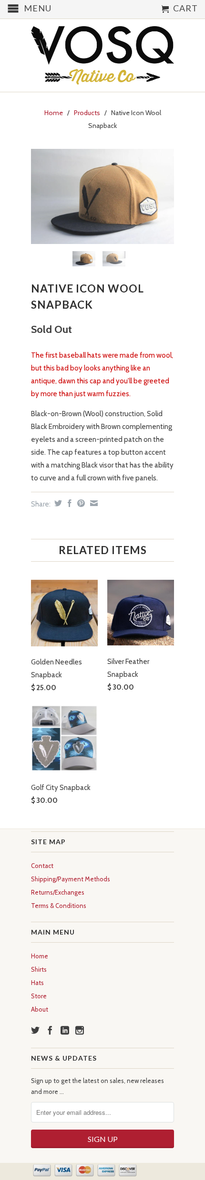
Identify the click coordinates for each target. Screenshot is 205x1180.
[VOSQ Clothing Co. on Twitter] (35, 1030)
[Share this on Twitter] (57, 503)
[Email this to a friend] (93, 503)
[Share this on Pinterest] (80, 503)
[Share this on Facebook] (68, 503)
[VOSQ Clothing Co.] (102, 55)
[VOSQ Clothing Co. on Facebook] (50, 1030)
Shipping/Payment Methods (70, 879)
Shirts (39, 969)
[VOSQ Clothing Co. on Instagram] (79, 1030)
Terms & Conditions (58, 905)
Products (87, 112)
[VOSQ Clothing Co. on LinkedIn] (65, 1030)
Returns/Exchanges (57, 892)
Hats (37, 982)
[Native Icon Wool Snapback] (102, 196)
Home (39, 956)
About (39, 1009)
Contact (42, 865)
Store (39, 996)
